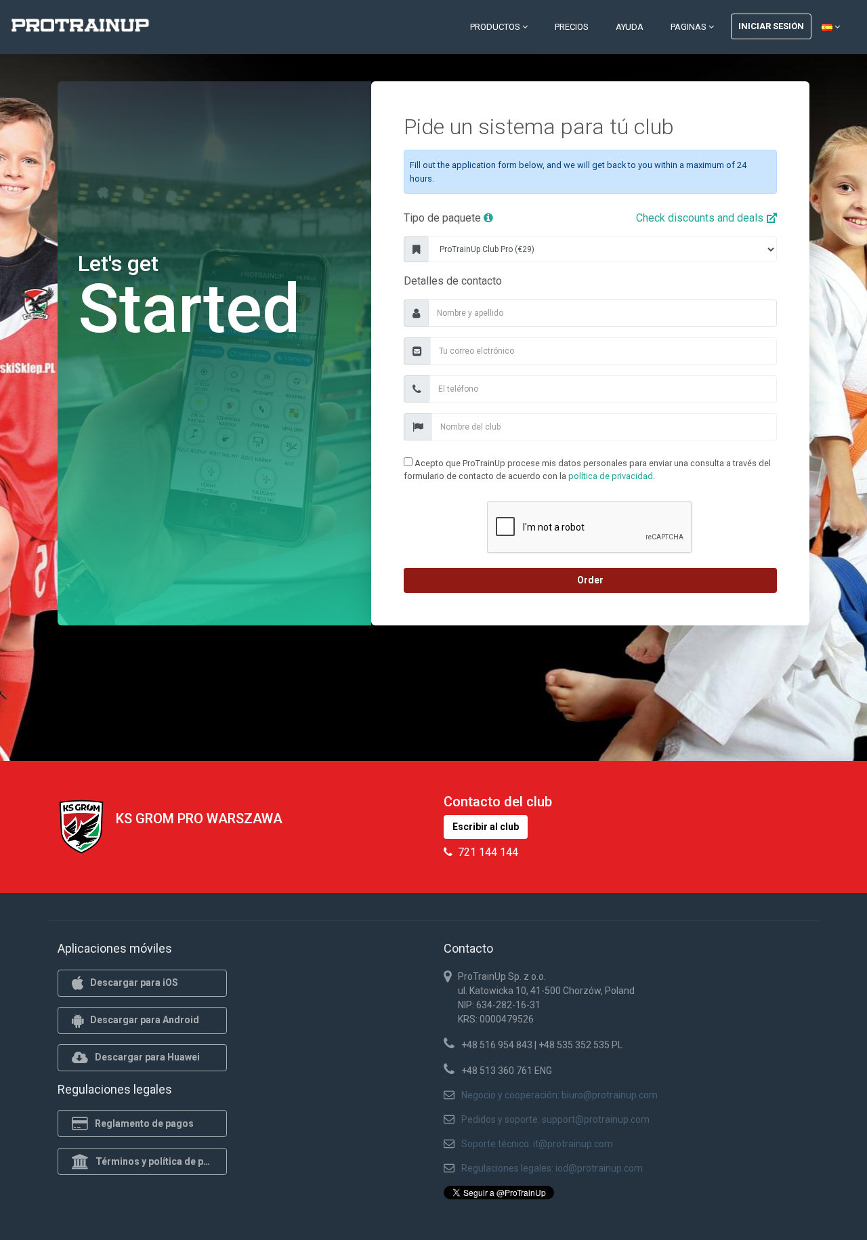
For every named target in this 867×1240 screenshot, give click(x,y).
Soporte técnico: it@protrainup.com (537, 1143)
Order (590, 580)
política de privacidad (610, 476)
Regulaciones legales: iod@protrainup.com (552, 1168)
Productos (496, 27)
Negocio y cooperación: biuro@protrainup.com (559, 1095)
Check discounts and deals (701, 217)
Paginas (690, 27)
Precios (572, 27)
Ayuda (629, 27)
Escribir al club (485, 826)
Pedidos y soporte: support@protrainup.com (555, 1119)
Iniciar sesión (771, 26)
